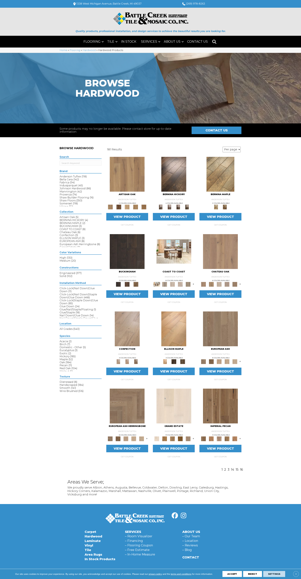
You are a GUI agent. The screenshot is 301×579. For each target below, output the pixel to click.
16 (241, 469)
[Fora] (169, 207)
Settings (274, 574)
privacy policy (155, 574)
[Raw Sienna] (144, 207)
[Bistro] (219, 361)
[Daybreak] (180, 284)
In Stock (128, 41)
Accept (232, 574)
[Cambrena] (173, 174)
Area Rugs (93, 554)
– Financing (134, 541)
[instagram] (183, 515)
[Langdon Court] (188, 438)
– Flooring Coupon (139, 545)
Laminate (93, 541)
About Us (172, 41)
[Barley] (211, 438)
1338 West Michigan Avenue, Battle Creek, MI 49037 (109, 3)
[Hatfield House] (180, 438)
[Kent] (127, 251)
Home (63, 50)
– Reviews (190, 545)
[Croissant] (127, 328)
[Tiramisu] (136, 361)
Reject (252, 574)
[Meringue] (127, 361)
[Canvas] (127, 207)
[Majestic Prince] (174, 361)
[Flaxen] (227, 438)
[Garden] (227, 284)
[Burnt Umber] (118, 207)
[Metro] (234, 361)
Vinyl (89, 545)
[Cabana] (172, 284)
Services (149, 41)
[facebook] (175, 515)
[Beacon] (173, 251)
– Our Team (191, 536)
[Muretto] (178, 207)
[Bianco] (220, 174)
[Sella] (187, 207)
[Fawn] (219, 438)
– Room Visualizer (138, 536)
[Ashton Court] (173, 406)
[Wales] (127, 284)
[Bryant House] (164, 438)
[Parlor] (234, 284)
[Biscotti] (211, 361)
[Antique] (220, 406)
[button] (102, 41)
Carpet (90, 532)
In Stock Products (100, 559)
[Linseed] (135, 207)
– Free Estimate (137, 550)
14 (232, 469)
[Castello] (225, 207)
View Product (127, 217)
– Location (190, 541)
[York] (136, 284)
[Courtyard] (211, 284)
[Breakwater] (164, 284)
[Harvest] (234, 438)
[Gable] (219, 284)
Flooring (91, 41)
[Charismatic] (173, 328)
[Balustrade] (220, 251)
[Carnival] (227, 361)
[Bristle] (127, 174)
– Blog (187, 550)
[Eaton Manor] (172, 438)
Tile (110, 41)
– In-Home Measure (140, 554)
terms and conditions (181, 574)
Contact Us (197, 41)
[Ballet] (220, 328)
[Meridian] (183, 361)
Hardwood (89, 50)
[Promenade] (188, 284)
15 (237, 469)
